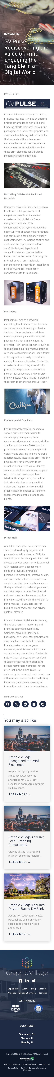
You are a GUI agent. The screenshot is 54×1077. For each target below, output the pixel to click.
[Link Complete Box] (27, 764)
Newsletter (12, 34)
